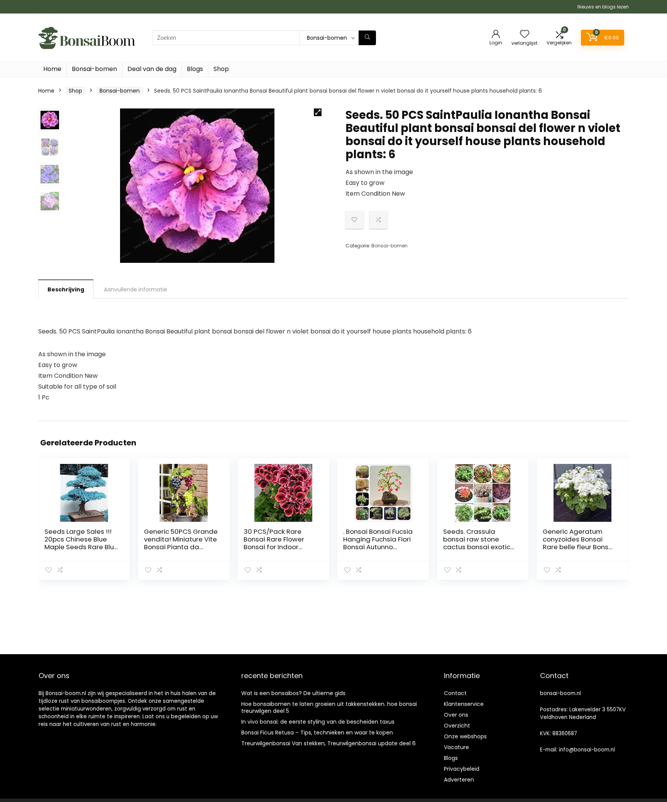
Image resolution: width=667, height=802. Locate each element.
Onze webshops (465, 736)
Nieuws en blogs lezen (603, 6)
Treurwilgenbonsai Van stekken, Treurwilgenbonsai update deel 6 (328, 743)
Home (52, 68)
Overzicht (457, 725)
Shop (221, 68)
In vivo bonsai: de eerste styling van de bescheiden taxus (317, 722)
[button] (318, 112)
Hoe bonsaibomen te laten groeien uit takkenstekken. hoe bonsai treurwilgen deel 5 (329, 707)
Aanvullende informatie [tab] (135, 289)
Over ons (456, 715)
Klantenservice (464, 704)
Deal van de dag (151, 68)
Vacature (456, 747)
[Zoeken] (367, 37)
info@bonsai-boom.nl (587, 749)
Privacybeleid (461, 769)
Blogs (195, 68)
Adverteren (459, 779)
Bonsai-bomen (94, 68)
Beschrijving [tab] (65, 289)
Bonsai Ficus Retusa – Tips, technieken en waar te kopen (317, 732)
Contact (455, 693)
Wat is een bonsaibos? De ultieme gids (293, 693)
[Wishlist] (524, 34)
